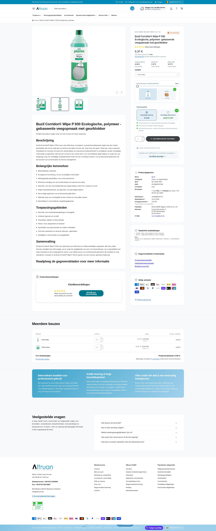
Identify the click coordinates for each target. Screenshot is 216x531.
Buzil (153, 177)
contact (97, 469)
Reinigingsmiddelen (164, 475)
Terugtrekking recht (133, 481)
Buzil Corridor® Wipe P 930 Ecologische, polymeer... (57, 20)
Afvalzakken (162, 478)
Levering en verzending (102, 478)
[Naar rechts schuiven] (121, 92)
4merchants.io (52, 527)
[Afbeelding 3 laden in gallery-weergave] (79, 104)
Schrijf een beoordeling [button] (91, 293)
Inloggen (160, 2)
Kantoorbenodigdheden (166, 487)
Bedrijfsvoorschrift (142, 266)
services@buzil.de (158, 216)
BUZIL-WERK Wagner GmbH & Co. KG (147, 32)
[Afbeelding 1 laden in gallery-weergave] (41, 104)
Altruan (39, 527)
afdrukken (129, 475)
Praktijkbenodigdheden (166, 484)
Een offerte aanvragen (156, 156)
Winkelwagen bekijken (43, 359)
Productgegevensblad (143, 260)
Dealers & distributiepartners (136, 472)
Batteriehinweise (132, 490)
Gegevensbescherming (102, 487)
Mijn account (99, 472)
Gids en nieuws (99, 481)
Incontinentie (162, 481)
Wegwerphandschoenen (166, 469)
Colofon (97, 490)
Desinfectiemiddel (164, 472)
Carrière (129, 469)
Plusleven (36, 15)
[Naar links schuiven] (117, 92)
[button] (33, 8)
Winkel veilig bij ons (144, 300)
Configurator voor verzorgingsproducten (140, 2)
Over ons (97, 484)
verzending (155, 359)
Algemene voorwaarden (134, 478)
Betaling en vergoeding (102, 475)
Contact (120, 2)
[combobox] (93, 8)
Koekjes (128, 487)
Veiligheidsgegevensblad (144, 263)
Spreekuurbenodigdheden (85, 15)
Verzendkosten (139, 56)
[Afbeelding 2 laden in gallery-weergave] (60, 104)
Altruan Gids (103, 15)
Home (36, 20)
